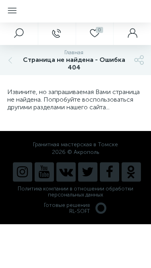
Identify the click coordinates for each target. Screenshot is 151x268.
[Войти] (132, 34)
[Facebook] (109, 172)
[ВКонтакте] (66, 172)
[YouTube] (44, 172)
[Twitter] (87, 172)
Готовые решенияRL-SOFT (67, 208)
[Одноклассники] (131, 172)
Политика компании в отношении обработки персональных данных (75, 192)
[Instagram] (22, 172)
